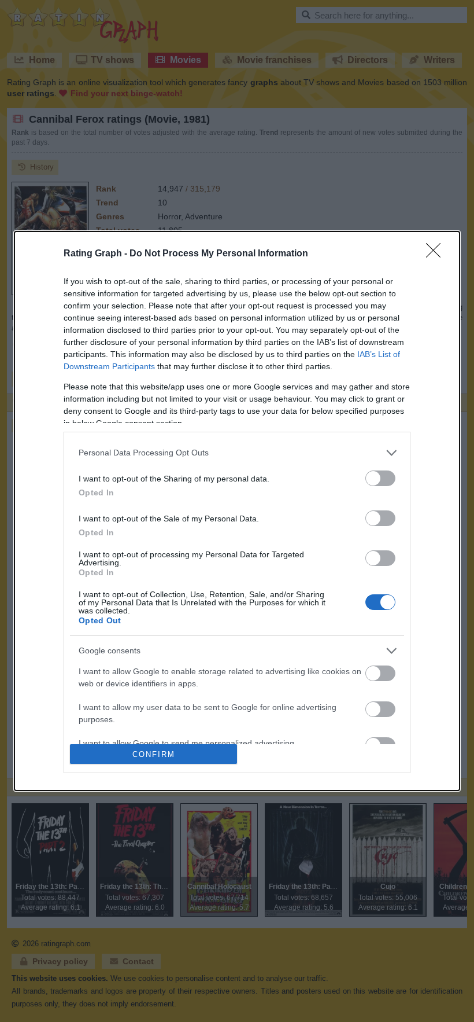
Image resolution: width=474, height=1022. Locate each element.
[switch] (380, 478)
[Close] (437, 254)
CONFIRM (153, 754)
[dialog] (237, 511)
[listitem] (237, 453)
